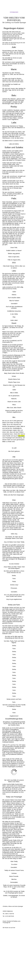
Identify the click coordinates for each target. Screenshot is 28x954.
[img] (14, 7)
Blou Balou (21, 436)
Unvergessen (14, 12)
